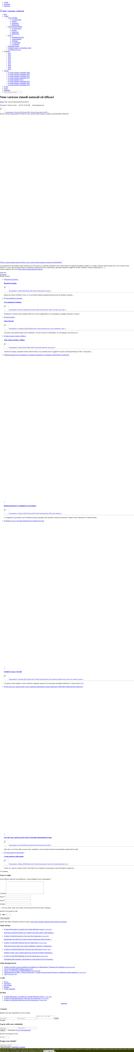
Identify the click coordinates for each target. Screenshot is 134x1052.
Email (2, 900)
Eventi (6, 87)
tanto (63, 309)
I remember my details (18, 1047)
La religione (15, 44)
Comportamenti (16, 39)
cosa (53, 309)
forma (56, 309)
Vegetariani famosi (13, 46)
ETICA (10, 35)
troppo (80, 679)
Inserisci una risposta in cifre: (9, 911)
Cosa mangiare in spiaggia (12, 302)
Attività (6, 71)
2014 (9, 58)
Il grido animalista (9, 989)
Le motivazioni (16, 19)
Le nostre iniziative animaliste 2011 (19, 76)
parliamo (57, 513)
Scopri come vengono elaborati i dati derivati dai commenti (48, 922)
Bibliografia (15, 25)
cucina (52, 328)
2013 (9, 57)
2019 (9, 67)
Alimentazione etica (18, 37)
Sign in (3, 1030)
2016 (9, 62)
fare (49, 864)
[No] (55, 1051)
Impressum (7, 983)
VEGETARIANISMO (15, 27)
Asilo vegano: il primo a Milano (14, 340)
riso (66, 864)
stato (60, 309)
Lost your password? (24, 1030)
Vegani (6, 16)
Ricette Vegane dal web (37, 112)
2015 (9, 60)
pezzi (71, 679)
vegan (52, 347)
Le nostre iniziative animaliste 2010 (19, 74)
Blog (5, 14)
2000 (45, 112)
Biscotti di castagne (10, 283)
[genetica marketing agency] (72, 1004)
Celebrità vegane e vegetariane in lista (19, 48)
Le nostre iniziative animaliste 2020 (19, 85)
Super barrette (9, 321)
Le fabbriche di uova (14, 49)
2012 (9, 55)
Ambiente (15, 41)
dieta (53, 513)
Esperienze (15, 23)
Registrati (7, 90)
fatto (64, 679)
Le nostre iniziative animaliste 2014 (19, 81)
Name (2, 897)
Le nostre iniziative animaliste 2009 (19, 72)
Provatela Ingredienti (58, 864)
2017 (9, 64)
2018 (9, 65)
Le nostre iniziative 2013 (15, 79)
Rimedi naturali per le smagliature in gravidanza (20, 506)
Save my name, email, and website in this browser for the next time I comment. (26, 908)
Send (56, 1018)
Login (6, 88)
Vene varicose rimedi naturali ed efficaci (30, 269)
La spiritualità (16, 42)
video (62, 328)
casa (49, 347)
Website (2, 904)
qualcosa (75, 679)
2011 (9, 53)
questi (48, 290)
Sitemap (6, 987)
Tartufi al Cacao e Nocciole (13, 672)
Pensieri (14, 21)
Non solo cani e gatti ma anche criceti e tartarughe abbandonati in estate (28, 837)
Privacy (6, 982)
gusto (67, 679)
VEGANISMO (12, 18)
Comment (3, 893)
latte (51, 864)
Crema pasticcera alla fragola (13, 856)
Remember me (13, 1030)
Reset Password (5, 1047)
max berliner (8, 985)
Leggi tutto (50, 1051)
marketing (64, 1003)
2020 (9, 69)
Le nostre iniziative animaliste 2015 (19, 83)
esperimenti (57, 328)
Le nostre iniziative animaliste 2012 (19, 78)
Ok (45, 1051)
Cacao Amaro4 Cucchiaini (55, 679)
